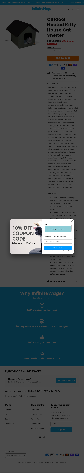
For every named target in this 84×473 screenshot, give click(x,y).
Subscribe (58, 248)
